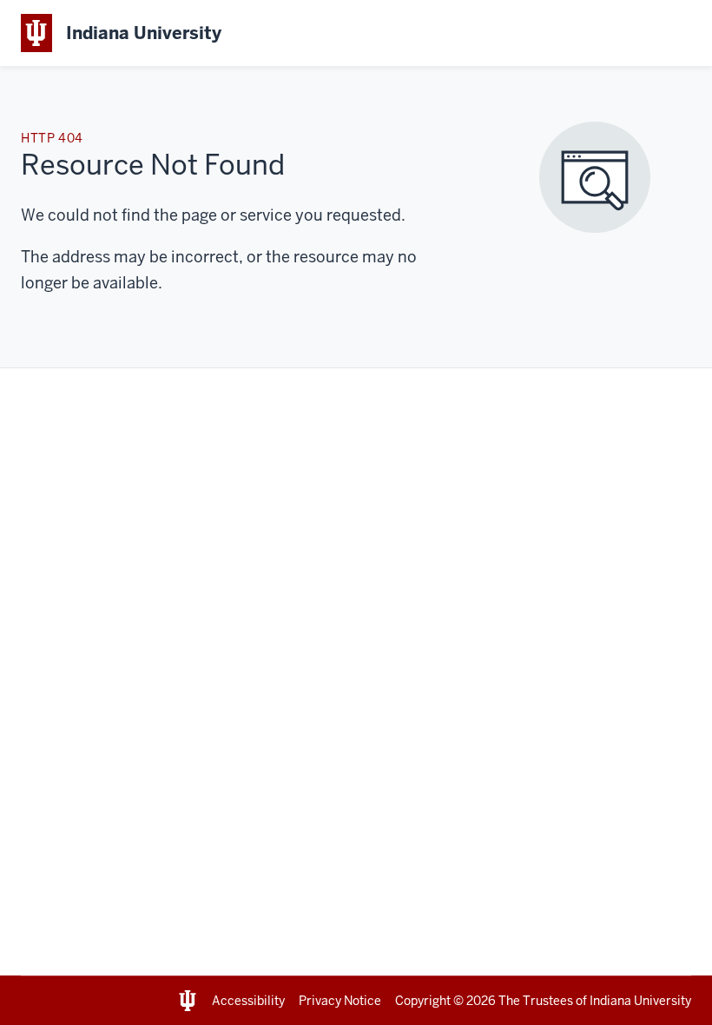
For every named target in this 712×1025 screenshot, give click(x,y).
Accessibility (248, 1000)
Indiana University (640, 1000)
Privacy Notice (340, 1000)
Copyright (423, 1000)
